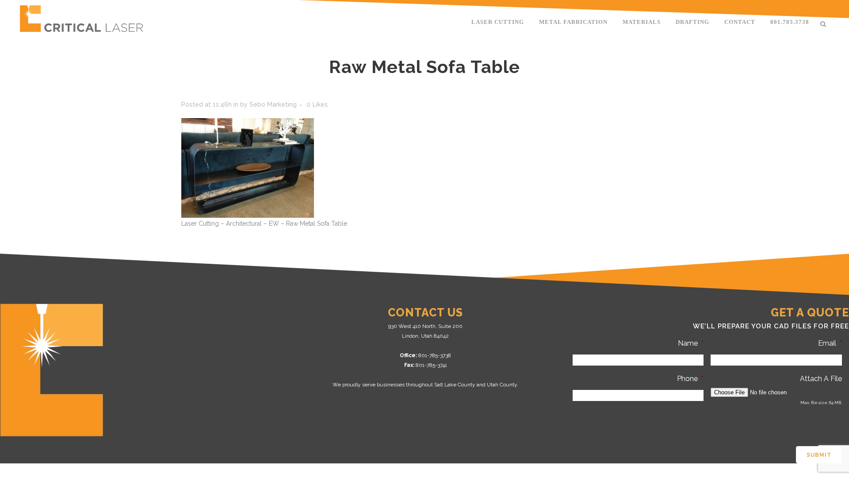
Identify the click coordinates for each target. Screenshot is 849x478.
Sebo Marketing (273, 104)
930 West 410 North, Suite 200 (425, 326)
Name (691, 343)
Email (830, 343)
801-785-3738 (434, 355)
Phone (690, 378)
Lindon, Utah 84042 (425, 336)
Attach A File (821, 378)
